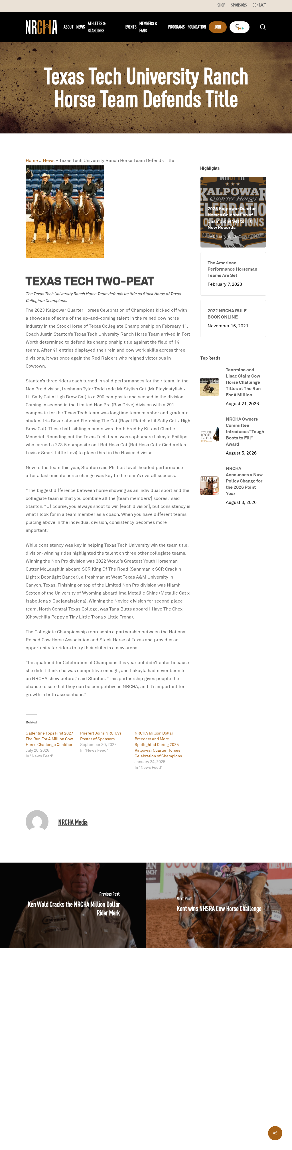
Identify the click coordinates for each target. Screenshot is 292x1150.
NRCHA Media (73, 822)
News (48, 160)
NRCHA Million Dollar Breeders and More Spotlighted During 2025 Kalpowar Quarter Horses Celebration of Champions (158, 744)
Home (32, 160)
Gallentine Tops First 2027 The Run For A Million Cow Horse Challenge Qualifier (49, 739)
